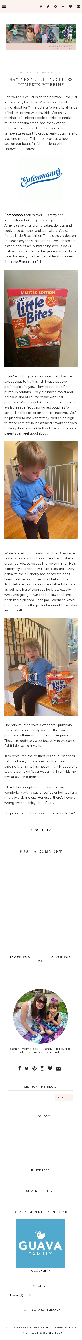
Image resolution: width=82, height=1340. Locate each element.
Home (40, 959)
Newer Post (20, 957)
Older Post (62, 957)
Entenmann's (14, 215)
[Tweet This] (38, 830)
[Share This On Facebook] (31, 830)
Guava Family (40, 1270)
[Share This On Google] (49, 830)
